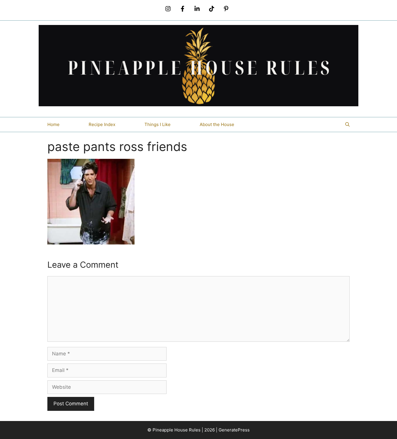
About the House (217, 124)
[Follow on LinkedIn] (197, 9)
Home (53, 124)
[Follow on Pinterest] (226, 9)
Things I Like (157, 124)
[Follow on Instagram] (168, 9)
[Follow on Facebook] (182, 9)
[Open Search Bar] (347, 124)
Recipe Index (102, 124)
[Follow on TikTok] (211, 9)
